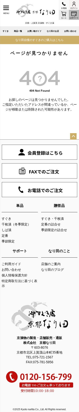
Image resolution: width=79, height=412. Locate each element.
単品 (19, 206)
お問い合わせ (70, 31)
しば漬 (6, 230)
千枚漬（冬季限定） (16, 224)
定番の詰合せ (51, 224)
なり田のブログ (52, 269)
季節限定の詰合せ (54, 230)
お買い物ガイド (34, 31)
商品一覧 (18, 31)
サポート (20, 251)
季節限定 (8, 241)
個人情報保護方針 (15, 275)
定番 (5, 235)
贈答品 (59, 206)
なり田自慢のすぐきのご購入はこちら (39, 39)
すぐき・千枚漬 (52, 218)
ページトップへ (73, 136)
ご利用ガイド (11, 264)
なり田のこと (59, 251)
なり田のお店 (53, 31)
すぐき (6, 31)
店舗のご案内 (51, 264)
